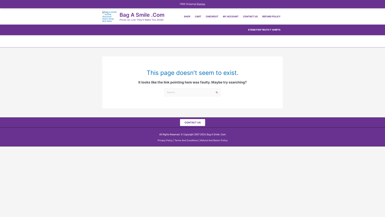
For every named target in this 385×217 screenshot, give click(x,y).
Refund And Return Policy (214, 140)
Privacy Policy (165, 140)
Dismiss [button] (201, 4)
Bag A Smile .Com (142, 15)
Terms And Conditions (186, 140)
